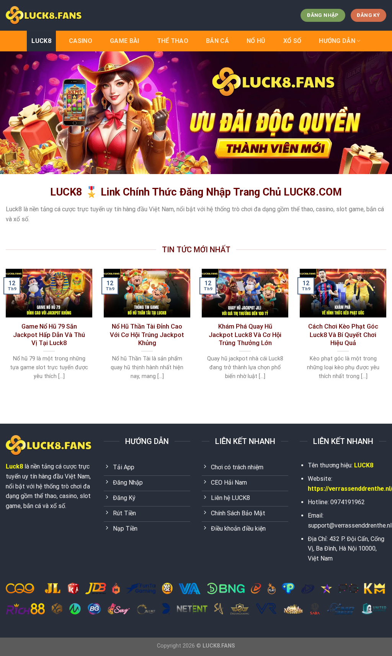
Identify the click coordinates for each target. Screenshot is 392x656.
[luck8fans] (44, 15)
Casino (80, 40)
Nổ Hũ (256, 40)
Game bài (124, 40)
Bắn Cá (217, 40)
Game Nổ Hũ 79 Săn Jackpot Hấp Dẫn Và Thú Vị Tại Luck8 (49, 335)
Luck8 (14, 466)
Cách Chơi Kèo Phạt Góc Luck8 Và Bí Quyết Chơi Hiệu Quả (343, 335)
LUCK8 (41, 40)
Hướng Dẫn (337, 40)
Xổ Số (292, 40)
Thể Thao (173, 40)
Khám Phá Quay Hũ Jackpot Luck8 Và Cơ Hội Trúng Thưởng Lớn (245, 335)
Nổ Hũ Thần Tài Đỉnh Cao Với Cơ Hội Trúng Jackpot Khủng (147, 335)
